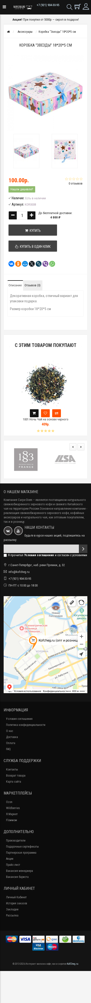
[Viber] (43, 264)
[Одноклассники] (16, 264)
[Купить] (34, 413)
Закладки (12, 909)
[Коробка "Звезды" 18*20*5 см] (26, 151)
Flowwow (11, 820)
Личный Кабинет (16, 897)
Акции (9, 858)
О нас (9, 731)
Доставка (12, 737)
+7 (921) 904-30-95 (48, 5)
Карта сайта (13, 781)
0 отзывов (76, 183)
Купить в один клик (34, 247)
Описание (15, 285)
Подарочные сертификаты (22, 846)
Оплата (10, 743)
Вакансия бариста (17, 877)
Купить (34, 231)
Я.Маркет (12, 814)
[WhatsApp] (50, 264)
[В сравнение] (56, 413)
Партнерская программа (21, 852)
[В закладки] (45, 413)
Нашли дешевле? (21, 189)
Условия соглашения (19, 719)
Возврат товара (15, 775)
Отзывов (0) (33, 285)
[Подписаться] (83, 549)
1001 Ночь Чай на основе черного (45, 419)
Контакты (12, 769)
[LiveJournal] (37, 264)
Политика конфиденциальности (25, 725)
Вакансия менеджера (19, 871)
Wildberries (13, 808)
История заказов (16, 903)
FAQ (8, 749)
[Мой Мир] (23, 264)
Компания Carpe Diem (18, 500)
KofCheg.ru (72, 964)
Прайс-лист (13, 865)
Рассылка (12, 915)
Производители (15, 840)
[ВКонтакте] (9, 264)
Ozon (9, 802)
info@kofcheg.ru (19, 572)
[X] (30, 264)
